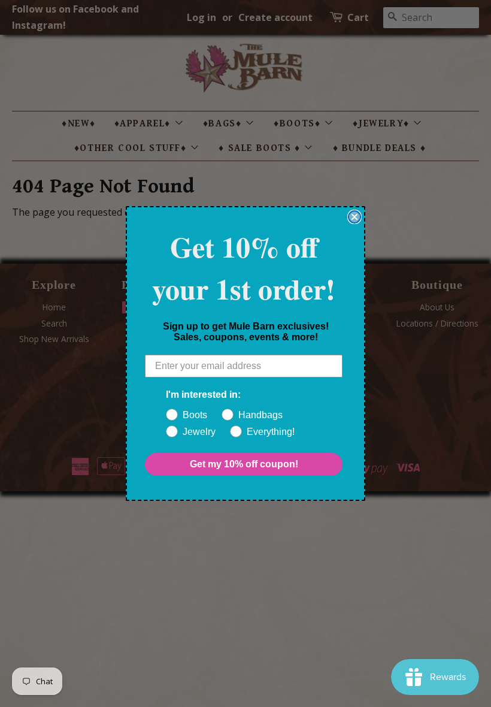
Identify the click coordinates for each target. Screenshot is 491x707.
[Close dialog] (354, 217)
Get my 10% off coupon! (244, 464)
